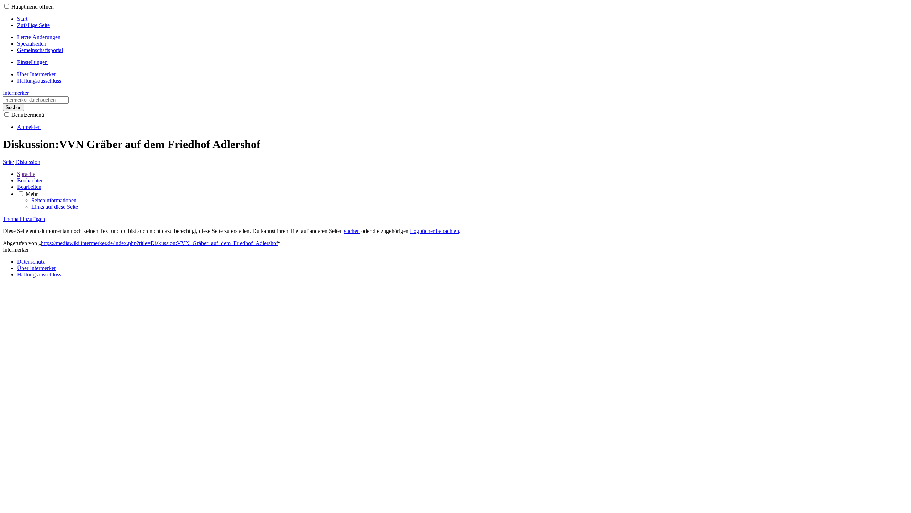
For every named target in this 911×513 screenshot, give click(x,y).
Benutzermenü (27, 115)
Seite (8, 162)
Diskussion (27, 162)
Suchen (13, 107)
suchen (352, 231)
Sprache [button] (26, 174)
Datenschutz (31, 262)
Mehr (32, 194)
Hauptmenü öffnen (32, 7)
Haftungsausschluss (39, 274)
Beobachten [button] (30, 180)
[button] (6, 6)
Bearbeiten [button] (29, 187)
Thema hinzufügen (24, 219)
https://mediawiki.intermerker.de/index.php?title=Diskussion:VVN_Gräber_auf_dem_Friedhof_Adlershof (159, 243)
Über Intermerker (36, 268)
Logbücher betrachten (434, 231)
